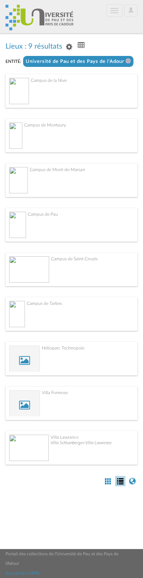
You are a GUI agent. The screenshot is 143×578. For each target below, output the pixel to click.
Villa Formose (55, 392)
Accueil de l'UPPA (23, 573)
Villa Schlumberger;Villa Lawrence (81, 443)
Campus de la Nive (49, 80)
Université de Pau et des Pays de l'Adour (76, 61)
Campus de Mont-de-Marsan (57, 169)
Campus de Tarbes (44, 303)
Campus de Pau (43, 214)
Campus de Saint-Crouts (74, 259)
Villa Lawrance (64, 437)
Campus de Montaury (45, 125)
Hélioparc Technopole (63, 348)
